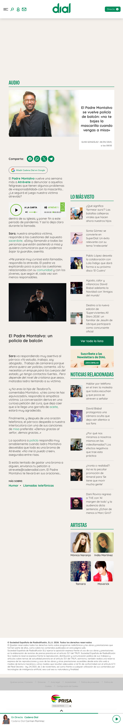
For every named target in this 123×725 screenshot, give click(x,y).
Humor (13, 485)
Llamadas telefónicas (38, 485)
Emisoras (42, 682)
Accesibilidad (70, 682)
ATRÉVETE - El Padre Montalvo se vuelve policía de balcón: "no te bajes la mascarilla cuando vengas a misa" (54, 207)
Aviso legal (55, 682)
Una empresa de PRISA (61, 698)
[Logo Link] (61, 8)
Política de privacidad (90, 682)
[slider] (61, 713)
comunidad (44, 270)
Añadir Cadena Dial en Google (30, 170)
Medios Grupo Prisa (61, 706)
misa (16, 429)
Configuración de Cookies (67, 686)
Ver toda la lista (92, 341)
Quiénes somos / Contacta (21, 682)
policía (33, 440)
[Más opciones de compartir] (62, 204)
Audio (14, 82)
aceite (54, 407)
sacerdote (15, 240)
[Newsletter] (24, 9)
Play (116, 719)
